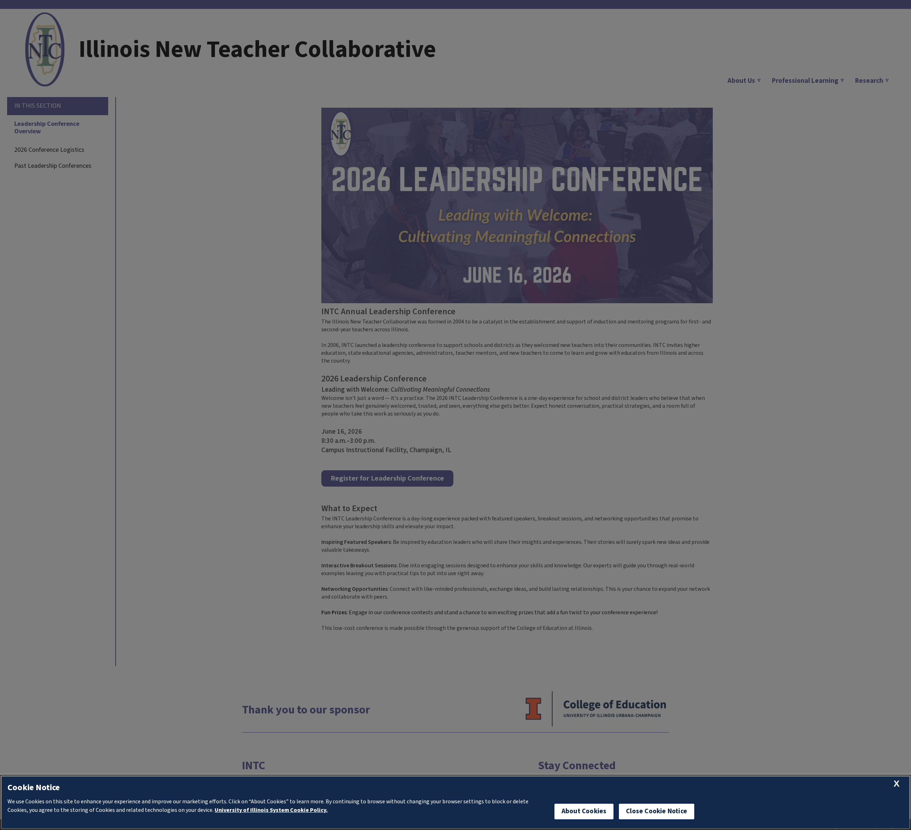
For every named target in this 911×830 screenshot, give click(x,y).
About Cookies (584, 811)
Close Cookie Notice (656, 811)
